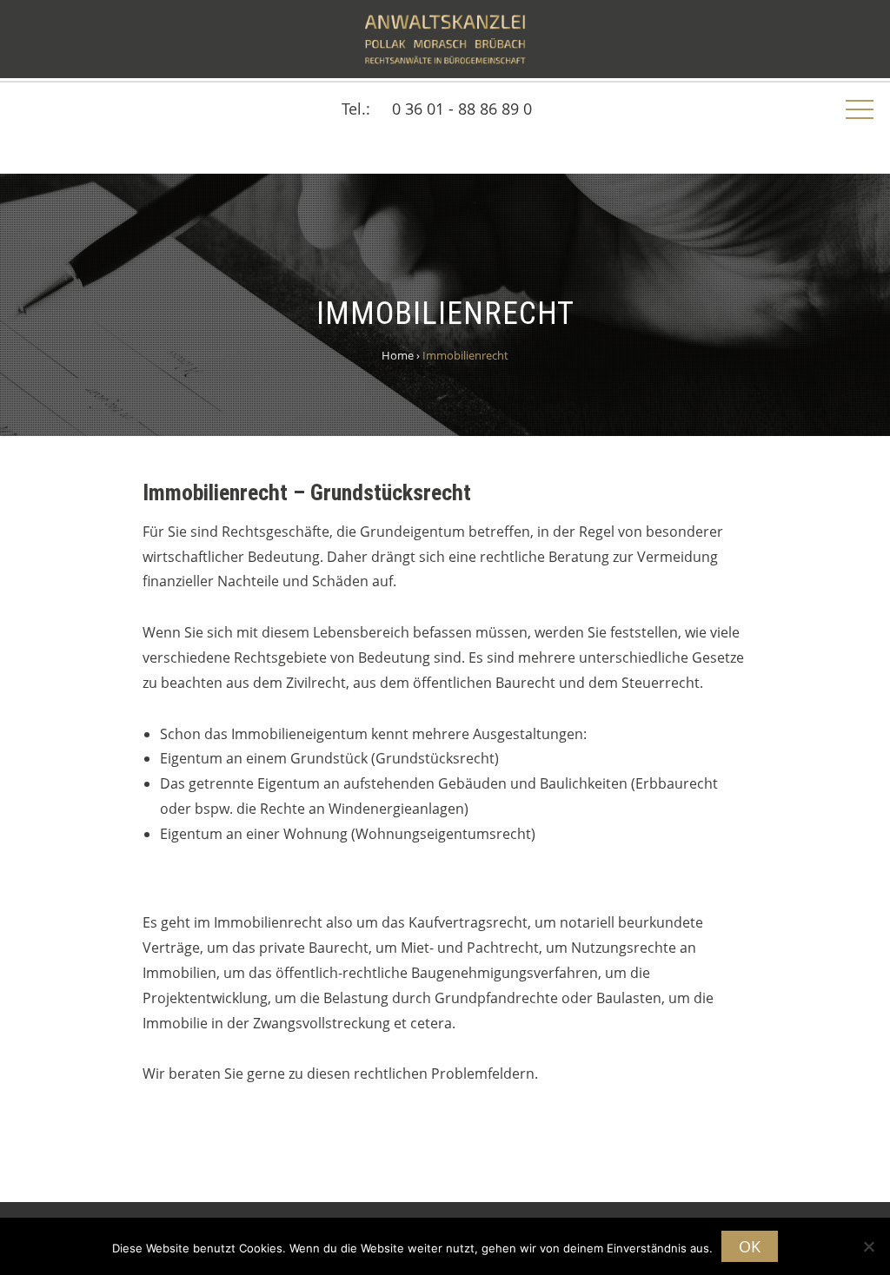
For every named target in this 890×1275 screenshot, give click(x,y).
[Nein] (868, 1246)
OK (749, 1246)
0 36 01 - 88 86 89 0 (462, 108)
